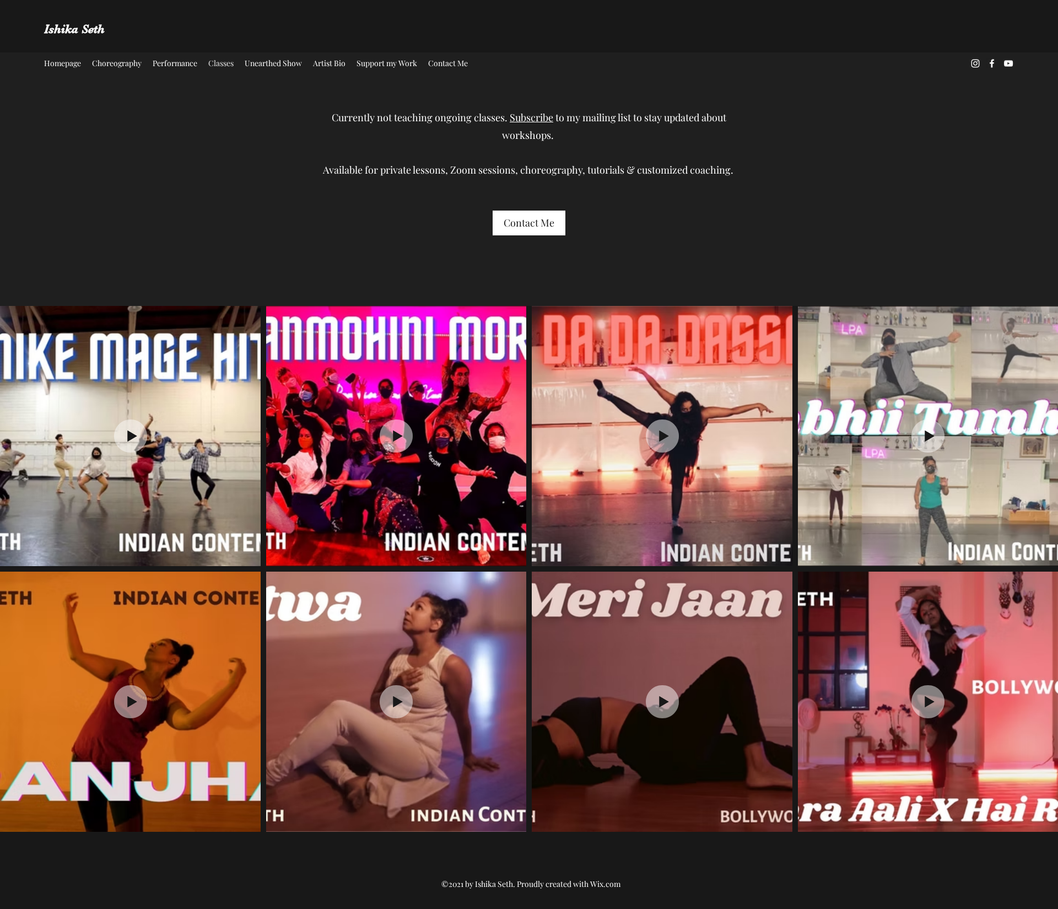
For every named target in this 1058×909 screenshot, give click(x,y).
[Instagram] (975, 63)
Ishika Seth (74, 29)
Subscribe (531, 117)
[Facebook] (991, 63)
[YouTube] (1008, 63)
